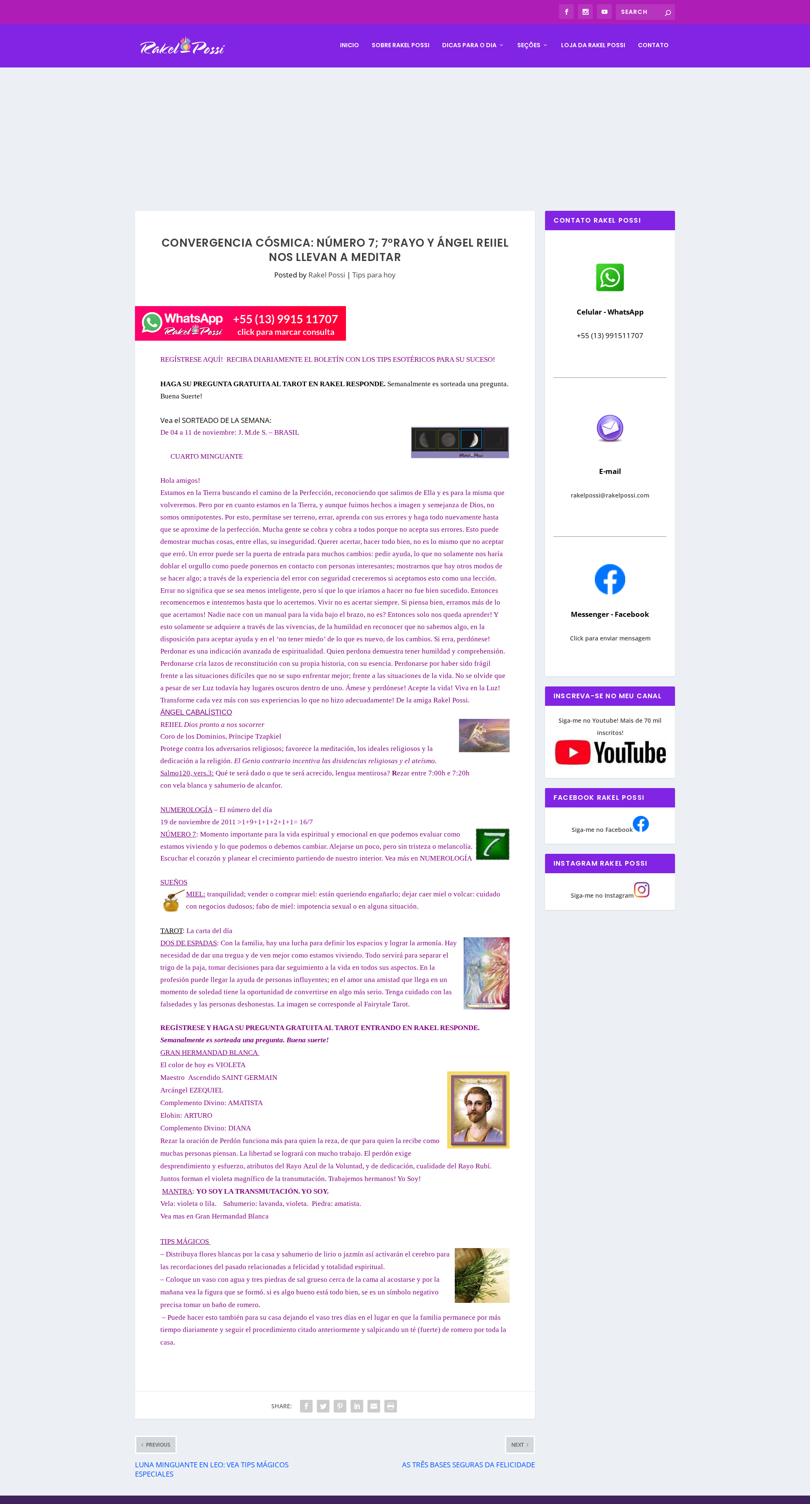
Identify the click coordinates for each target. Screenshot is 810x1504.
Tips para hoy (374, 275)
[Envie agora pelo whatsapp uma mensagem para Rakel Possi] (610, 290)
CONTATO (653, 45)
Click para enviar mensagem (610, 638)
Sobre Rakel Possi (400, 45)
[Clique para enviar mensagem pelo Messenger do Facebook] (610, 592)
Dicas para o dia (469, 45)
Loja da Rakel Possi (593, 45)
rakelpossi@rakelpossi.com (610, 495)
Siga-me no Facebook (602, 830)
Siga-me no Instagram (602, 895)
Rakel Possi (326, 275)
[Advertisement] (405, 131)
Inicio (349, 45)
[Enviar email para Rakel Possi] (610, 449)
